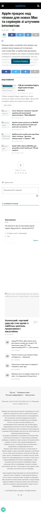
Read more (7, 105)
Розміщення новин (23, 392)
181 (22, 141)
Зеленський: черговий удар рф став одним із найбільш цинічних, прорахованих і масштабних (17, 326)
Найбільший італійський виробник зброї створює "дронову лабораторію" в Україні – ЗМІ (25, 136)
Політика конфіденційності (14, 395)
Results (35, 240)
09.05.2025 (5, 30)
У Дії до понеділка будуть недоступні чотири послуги (28, 87)
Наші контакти (30, 395)
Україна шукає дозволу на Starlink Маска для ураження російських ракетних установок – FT (25, 124)
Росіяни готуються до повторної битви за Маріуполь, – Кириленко (24, 356)
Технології (7, 86)
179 (31, 93)
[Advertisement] (20, 268)
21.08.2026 (22, 93)
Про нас (12, 392)
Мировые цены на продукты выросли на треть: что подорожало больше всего (25, 375)
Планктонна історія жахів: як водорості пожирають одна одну (24, 365)
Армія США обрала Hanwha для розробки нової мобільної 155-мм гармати (25, 148)
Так (8, 236)
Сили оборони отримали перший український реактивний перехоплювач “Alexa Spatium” (25, 113)
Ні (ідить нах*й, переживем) (17, 233)
